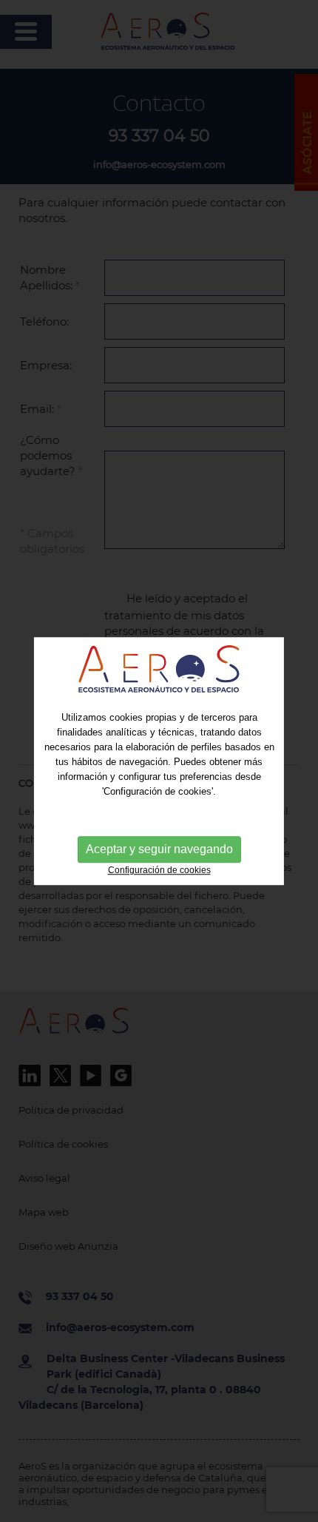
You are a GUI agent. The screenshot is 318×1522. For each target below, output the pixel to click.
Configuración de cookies (159, 871)
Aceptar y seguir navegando (159, 850)
